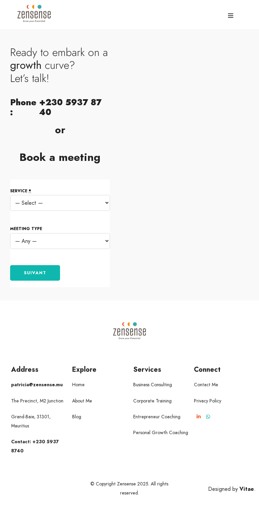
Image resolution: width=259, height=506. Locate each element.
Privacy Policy (207, 400)
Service (20, 191)
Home (78, 384)
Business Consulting (152, 384)
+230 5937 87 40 (70, 107)
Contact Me (206, 384)
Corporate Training (152, 400)
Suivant (35, 273)
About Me (82, 400)
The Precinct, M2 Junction (37, 400)
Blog (76, 416)
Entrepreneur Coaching (156, 416)
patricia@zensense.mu (37, 384)
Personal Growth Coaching (160, 432)
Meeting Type (26, 229)
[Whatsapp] (208, 416)
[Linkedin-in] (198, 416)
